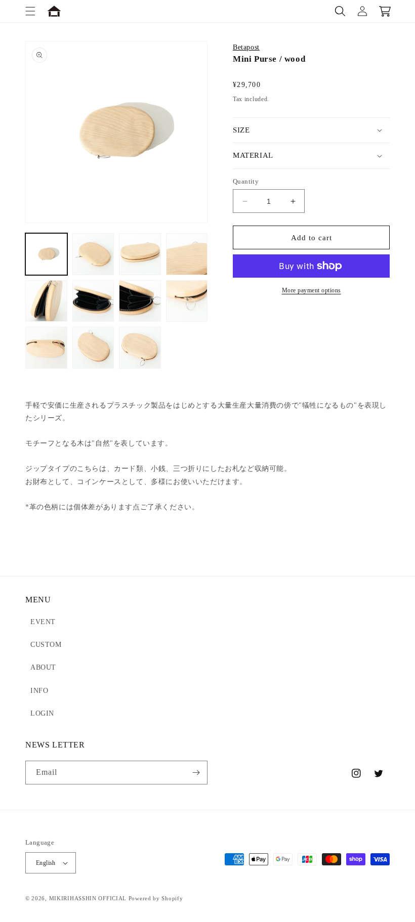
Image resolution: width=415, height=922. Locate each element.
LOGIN (42, 713)
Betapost (246, 47)
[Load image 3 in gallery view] (140, 254)
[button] (30, 11)
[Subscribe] (196, 772)
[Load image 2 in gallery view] (93, 254)
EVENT (43, 622)
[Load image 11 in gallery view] (140, 348)
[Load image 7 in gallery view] (140, 301)
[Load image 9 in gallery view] (46, 348)
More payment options (311, 290)
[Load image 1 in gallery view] (46, 254)
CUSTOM (46, 644)
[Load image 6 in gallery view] (93, 301)
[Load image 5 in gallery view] (46, 301)
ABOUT (43, 667)
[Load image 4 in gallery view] (187, 254)
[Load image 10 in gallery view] (93, 348)
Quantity (246, 181)
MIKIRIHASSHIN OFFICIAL (88, 898)
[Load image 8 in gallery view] (187, 301)
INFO (39, 690)
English (46, 862)
